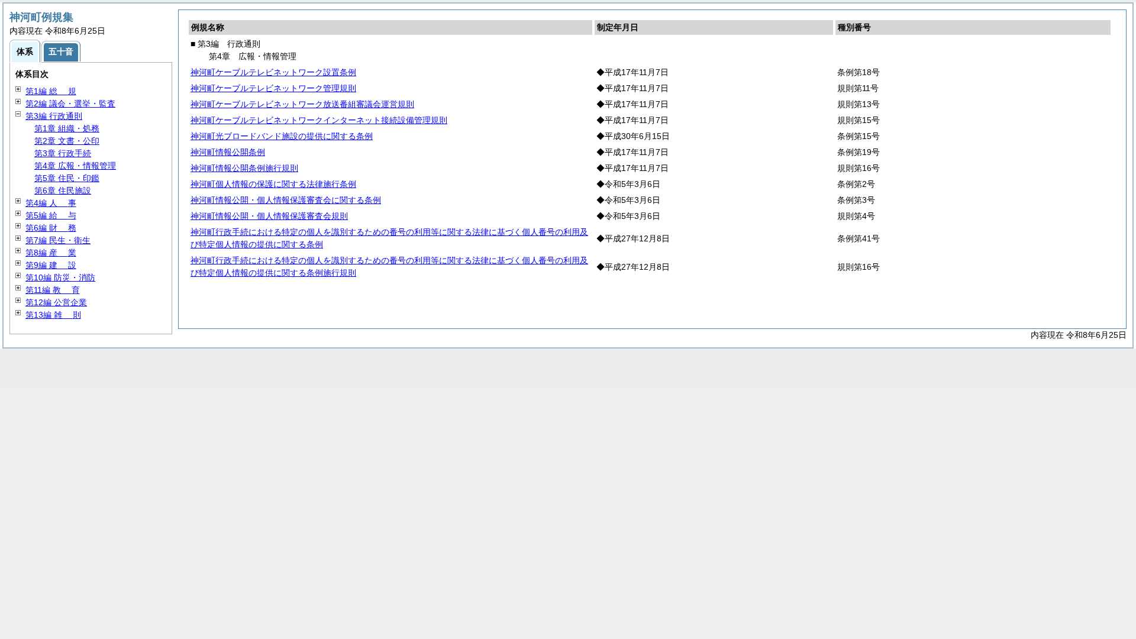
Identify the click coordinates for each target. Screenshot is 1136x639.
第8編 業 (50, 252)
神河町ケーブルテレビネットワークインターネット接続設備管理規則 (319, 120)
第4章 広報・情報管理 (75, 165)
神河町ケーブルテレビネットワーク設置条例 (273, 72)
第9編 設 (50, 265)
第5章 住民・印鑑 (66, 178)
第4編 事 (50, 203)
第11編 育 (52, 290)
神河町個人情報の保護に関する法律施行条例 (273, 184)
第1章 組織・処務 (66, 128)
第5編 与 (50, 215)
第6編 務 (50, 228)
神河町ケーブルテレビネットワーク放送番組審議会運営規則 (302, 104)
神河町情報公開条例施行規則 (244, 168)
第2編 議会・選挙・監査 (70, 103)
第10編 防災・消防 (60, 277)
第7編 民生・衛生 (58, 240)
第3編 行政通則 (53, 116)
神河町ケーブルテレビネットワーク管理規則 (273, 88)
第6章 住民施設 (62, 190)
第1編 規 (50, 91)
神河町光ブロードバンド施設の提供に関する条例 (282, 136)
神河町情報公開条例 (228, 152)
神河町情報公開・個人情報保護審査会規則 (269, 216)
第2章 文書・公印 (66, 141)
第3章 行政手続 (62, 153)
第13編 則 (53, 315)
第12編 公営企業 (56, 302)
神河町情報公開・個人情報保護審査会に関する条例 (286, 200)
